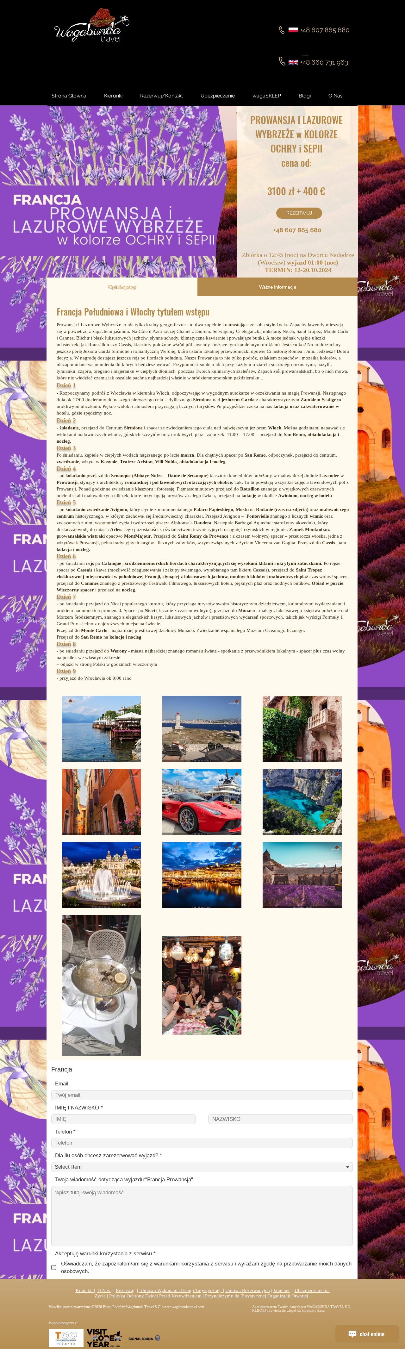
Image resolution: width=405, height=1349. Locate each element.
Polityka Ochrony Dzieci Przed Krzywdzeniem (155, 1295)
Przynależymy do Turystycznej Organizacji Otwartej (257, 1295)
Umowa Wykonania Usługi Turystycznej (181, 1290)
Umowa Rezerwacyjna (247, 1290)
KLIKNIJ (259, 1310)
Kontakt (85, 1290)
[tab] (122, 287)
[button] (310, 96)
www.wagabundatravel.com (183, 1307)
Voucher (281, 1290)
